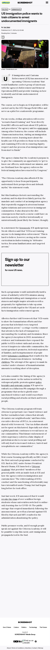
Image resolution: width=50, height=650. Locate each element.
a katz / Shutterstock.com (9, 69)
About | (9, 648)
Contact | (35, 648)
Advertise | (28, 648)
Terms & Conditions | (18, 648)
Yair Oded (7, 27)
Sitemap (40, 648)
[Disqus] (25, 574)
